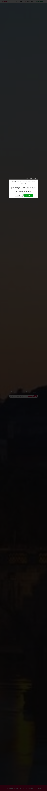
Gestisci (19, 195)
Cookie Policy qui (27, 191)
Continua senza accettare (31, 178)
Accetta (28, 195)
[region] (23, 189)
